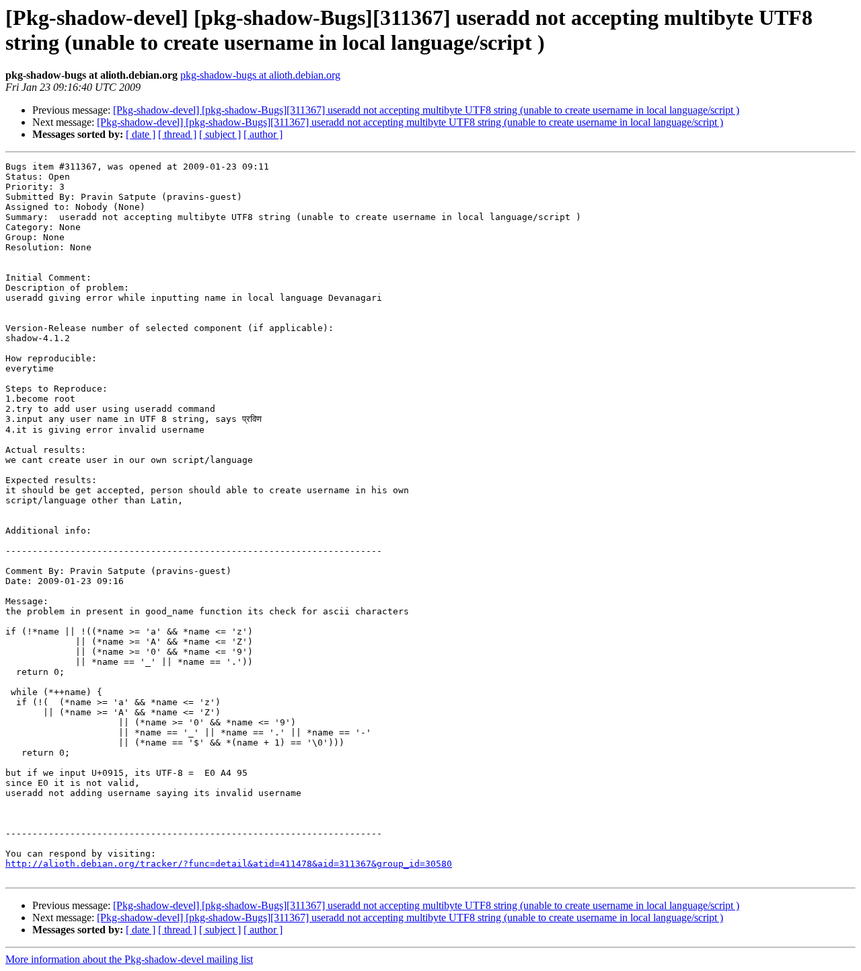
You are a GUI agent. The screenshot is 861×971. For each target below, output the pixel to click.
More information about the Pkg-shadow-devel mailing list (129, 959)
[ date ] (140, 134)
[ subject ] (220, 134)
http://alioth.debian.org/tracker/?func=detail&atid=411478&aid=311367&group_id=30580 (228, 864)
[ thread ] (177, 134)
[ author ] (263, 134)
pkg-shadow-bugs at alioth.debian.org (260, 75)
